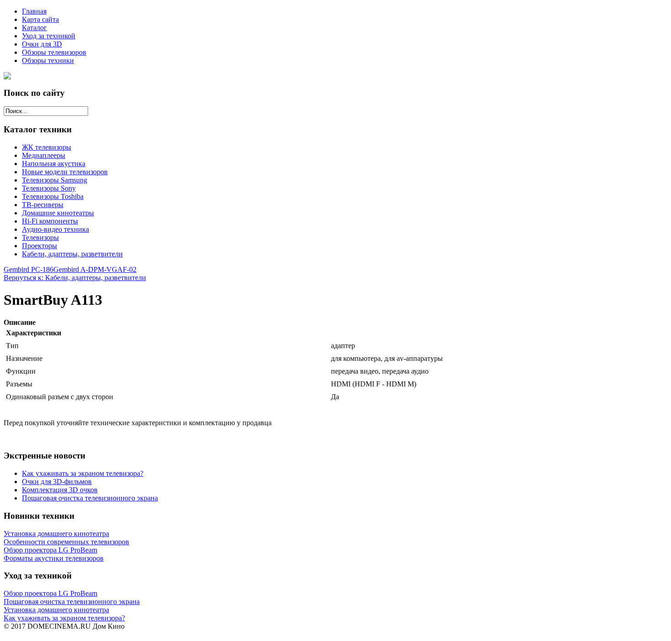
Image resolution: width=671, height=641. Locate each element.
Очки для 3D (42, 44)
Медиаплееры (43, 155)
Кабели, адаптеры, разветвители (72, 254)
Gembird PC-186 (28, 269)
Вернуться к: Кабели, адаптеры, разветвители (75, 277)
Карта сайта (40, 19)
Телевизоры (40, 237)
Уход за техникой (48, 36)
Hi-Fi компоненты (50, 221)
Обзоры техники (48, 60)
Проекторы (39, 246)
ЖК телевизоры (46, 147)
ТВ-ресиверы (42, 204)
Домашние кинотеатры (58, 213)
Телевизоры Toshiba (53, 196)
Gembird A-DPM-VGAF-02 (94, 269)
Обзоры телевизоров (54, 52)
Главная (34, 11)
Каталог (34, 27)
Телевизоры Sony (49, 188)
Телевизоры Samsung (54, 180)
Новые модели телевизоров (65, 172)
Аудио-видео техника (55, 229)
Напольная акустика (53, 163)
